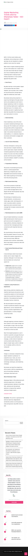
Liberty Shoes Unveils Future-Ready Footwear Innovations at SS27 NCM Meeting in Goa (14, 437)
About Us (13, 11)
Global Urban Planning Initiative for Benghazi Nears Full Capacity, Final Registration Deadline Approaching (14, 459)
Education (13, 15)
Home (12, 8)
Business (13, 13)
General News (14, 20)
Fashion (12, 18)
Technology (13, 23)
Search (6, 420)
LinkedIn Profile (8, 393)
